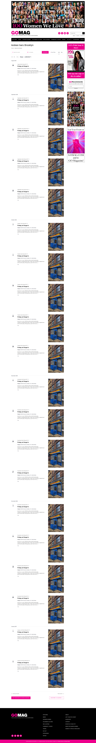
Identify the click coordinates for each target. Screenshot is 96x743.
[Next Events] (14, 57)
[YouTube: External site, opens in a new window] (65, 33)
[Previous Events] (12, 57)
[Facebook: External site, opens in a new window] (59, 33)
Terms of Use (60, 741)
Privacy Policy (67, 741)
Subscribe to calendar (55, 697)
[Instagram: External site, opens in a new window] (67, 33)
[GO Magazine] (29, 33)
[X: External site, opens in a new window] (62, 33)
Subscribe (76, 88)
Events (12, 48)
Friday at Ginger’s (23, 66)
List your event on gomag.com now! (20, 697)
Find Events (45, 52)
